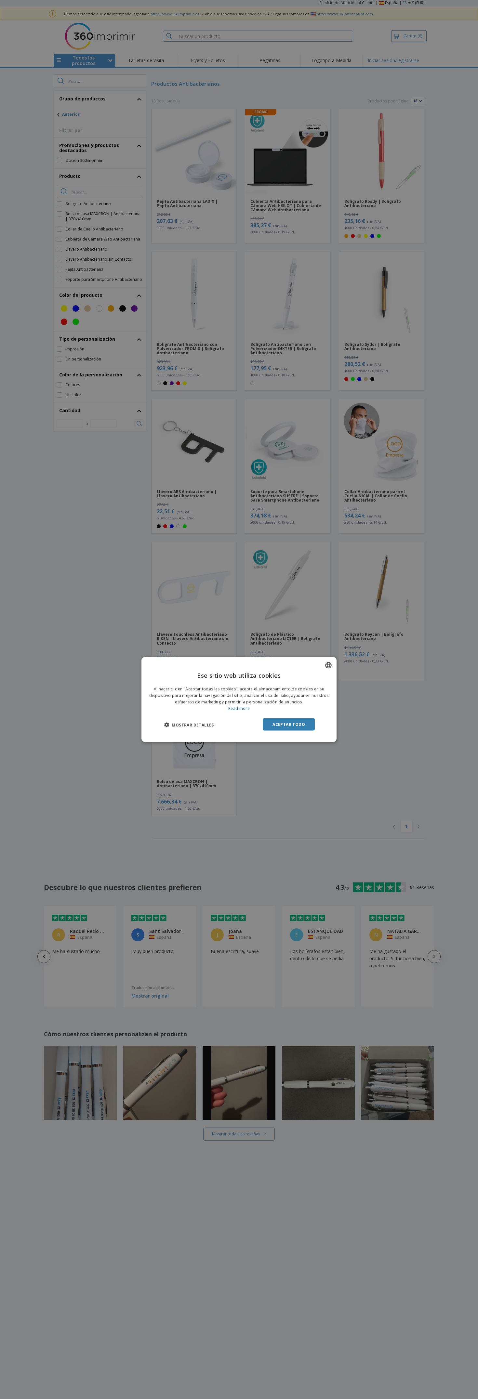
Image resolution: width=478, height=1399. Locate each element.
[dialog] (239, 699)
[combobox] (328, 665)
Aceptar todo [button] (288, 724)
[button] (189, 724)
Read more (239, 708)
